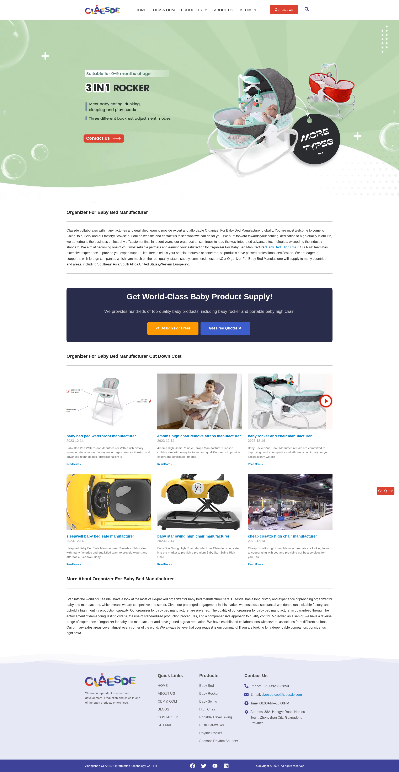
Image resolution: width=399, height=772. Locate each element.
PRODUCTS (191, 10)
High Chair (290, 247)
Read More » (73, 464)
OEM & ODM (164, 10)
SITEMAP (165, 725)
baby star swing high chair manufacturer (193, 536)
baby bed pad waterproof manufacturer (101, 436)
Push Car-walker (211, 725)
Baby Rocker (208, 693)
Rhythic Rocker (210, 733)
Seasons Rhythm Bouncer (218, 741)
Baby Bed (273, 247)
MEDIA (245, 10)
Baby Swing (208, 701)
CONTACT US (169, 717)
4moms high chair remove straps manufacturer (199, 436)
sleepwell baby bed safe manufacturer (100, 536)
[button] (284, 9)
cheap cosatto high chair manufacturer (282, 536)
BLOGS (163, 709)
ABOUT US (223, 10)
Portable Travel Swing (215, 717)
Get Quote (385, 491)
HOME (141, 10)
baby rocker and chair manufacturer (280, 436)
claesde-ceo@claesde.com (282, 694)
